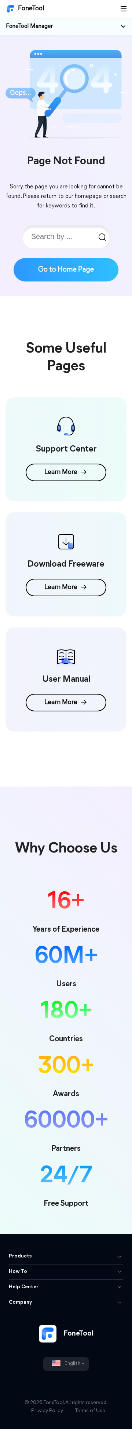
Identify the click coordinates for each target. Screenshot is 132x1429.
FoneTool (31, 8)
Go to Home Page (66, 269)
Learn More (60, 472)
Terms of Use (90, 1411)
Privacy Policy (47, 1411)
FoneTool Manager (29, 26)
